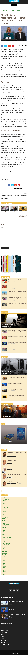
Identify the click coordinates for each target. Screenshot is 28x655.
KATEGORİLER (16, 10)
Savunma (5, 533)
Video (13, 651)
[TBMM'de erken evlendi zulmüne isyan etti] (4, 396)
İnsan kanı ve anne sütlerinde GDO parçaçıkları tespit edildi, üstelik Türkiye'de (7, 197)
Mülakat (4, 531)
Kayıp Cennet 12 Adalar (8, 441)
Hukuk (4, 557)
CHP (4, 515)
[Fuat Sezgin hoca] (14, 411)
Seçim (4, 529)
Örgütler (4, 506)
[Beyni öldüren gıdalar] (14, 321)
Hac (3, 540)
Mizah (4, 564)
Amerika (4, 500)
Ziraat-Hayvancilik (6, 543)
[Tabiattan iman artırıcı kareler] (4, 281)
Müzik (4, 573)
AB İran (8, 179)
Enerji (4, 521)
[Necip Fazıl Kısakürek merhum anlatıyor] (14, 366)
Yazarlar (17, 651)
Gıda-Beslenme (6, 544)
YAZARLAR (6, 10)
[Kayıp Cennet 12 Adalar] (14, 434)
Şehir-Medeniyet (4, 632)
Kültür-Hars (4, 373)
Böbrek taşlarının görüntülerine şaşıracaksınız (17, 342)
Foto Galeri (3, 640)
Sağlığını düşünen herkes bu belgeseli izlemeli (14, 7)
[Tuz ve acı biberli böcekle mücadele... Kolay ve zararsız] (4, 378)
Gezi (4, 559)
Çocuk (4, 550)
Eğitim (4, 530)
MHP (4, 514)
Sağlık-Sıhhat (4, 326)
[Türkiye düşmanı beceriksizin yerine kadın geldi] (4, 609)
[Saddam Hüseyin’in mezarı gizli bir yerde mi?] (4, 616)
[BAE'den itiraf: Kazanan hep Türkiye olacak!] (4, 603)
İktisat (11, 210)
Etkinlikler (5, 571)
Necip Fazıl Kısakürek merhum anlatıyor (12, 371)
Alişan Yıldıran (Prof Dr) (12, 456)
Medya (4, 566)
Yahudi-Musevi (6, 510)
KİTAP (2, 424)
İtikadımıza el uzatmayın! (13, 468)
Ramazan (5, 538)
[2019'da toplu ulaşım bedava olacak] (4, 390)
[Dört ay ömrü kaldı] (5, 208)
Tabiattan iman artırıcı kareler (15, 279)
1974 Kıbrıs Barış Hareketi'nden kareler (17, 291)
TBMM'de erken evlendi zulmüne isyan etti (16, 395)
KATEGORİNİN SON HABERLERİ (8, 203)
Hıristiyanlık (5, 507)
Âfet (3, 548)
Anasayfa (3, 651)
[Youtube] (17, 590)
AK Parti (4, 513)
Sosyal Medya (6, 570)
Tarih (4, 556)
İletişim (25, 651)
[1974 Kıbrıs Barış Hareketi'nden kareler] (4, 293)
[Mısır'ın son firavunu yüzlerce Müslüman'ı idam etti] (4, 304)
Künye (21, 651)
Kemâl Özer (10, 469)
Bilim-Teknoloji (6, 568)
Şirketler (4, 523)
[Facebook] (10, 590)
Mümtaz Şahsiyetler (7, 537)
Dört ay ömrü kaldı (4, 211)
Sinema (4, 567)
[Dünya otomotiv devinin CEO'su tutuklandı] (14, 208)
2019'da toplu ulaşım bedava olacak (15, 389)
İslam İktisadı (5, 526)
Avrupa (2, 210)
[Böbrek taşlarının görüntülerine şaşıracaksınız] (4, 343)
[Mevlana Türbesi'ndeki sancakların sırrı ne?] (4, 349)
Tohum (4, 547)
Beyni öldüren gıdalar (7, 324)
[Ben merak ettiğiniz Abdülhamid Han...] (4, 384)
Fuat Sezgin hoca (6, 416)
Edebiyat (5, 574)
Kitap (4, 563)
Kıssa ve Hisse (6, 536)
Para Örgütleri (6, 524)
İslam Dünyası (6, 499)
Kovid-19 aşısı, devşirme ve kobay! (16, 482)
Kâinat (4, 560)
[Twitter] (14, 590)
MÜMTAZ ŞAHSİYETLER (6, 404)
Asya (4, 503)
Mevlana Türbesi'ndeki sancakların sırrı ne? (16, 348)
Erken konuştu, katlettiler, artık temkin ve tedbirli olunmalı (20, 196)
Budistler (5, 508)
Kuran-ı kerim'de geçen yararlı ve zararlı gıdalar (17, 336)
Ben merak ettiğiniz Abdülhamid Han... (15, 383)
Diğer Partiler (5, 517)
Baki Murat (10, 463)
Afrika (4, 501)
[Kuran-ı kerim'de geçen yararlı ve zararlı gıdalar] (4, 286)
